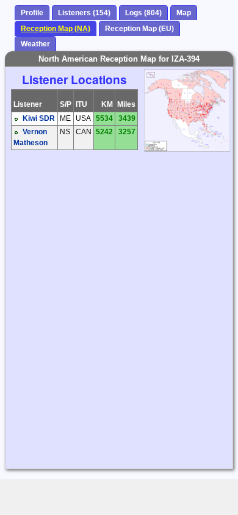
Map (183, 13)
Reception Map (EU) (139, 28)
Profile (32, 13)
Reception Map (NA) (55, 28)
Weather (35, 44)
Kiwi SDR (39, 118)
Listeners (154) (84, 13)
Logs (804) (143, 13)
